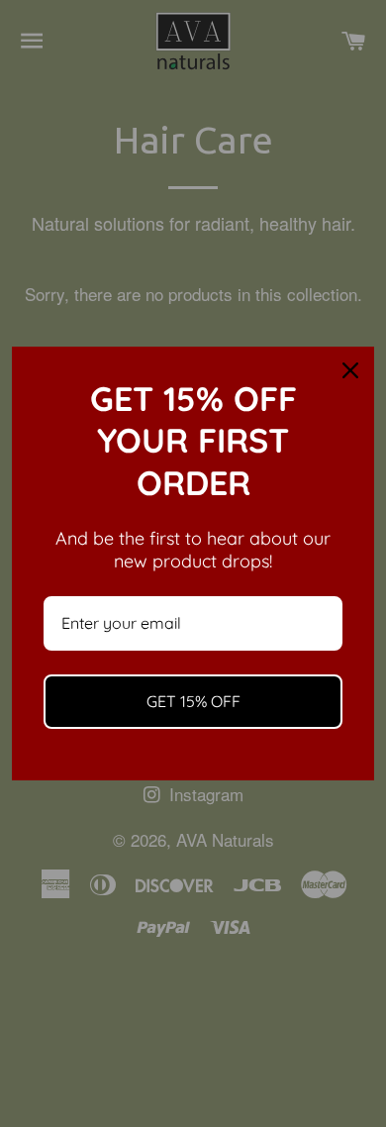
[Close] (350, 370)
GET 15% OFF (193, 701)
